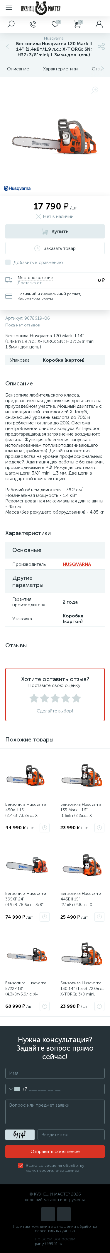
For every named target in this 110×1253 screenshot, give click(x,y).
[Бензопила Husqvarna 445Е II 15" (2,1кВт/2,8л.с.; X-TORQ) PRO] (82, 865)
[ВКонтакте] (48, 1214)
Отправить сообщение (55, 1151)
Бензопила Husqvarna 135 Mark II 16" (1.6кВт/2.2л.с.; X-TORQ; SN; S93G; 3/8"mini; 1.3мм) (80, 815)
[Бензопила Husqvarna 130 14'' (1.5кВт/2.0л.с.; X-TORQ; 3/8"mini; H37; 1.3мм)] (82, 954)
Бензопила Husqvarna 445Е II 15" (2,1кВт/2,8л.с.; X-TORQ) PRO (80, 902)
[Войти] (99, 24)
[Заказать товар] (45, 827)
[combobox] (16, 1089)
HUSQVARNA (77, 564)
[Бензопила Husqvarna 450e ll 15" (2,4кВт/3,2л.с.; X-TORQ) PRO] (27, 776)
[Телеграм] (64, 1214)
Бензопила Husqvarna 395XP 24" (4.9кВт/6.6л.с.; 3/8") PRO (25, 902)
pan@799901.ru (48, 1244)
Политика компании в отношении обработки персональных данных (55, 1228)
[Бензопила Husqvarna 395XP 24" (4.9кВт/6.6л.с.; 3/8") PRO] (27, 865)
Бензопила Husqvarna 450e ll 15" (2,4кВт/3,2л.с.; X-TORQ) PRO (25, 813)
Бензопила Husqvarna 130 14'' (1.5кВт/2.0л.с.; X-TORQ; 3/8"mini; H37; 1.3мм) (82, 991)
